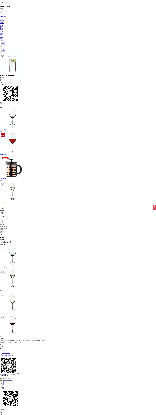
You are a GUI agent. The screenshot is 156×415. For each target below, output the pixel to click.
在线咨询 (1, 348)
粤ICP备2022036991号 (3, 374)
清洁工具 (1, 33)
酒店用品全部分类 (3, 16)
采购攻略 (8, 355)
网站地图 (8, 374)
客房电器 (1, 34)
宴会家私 (1, 28)
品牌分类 (3, 42)
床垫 (1, 38)
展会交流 (6, 355)
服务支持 (3, 43)
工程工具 (1, 39)
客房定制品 (2, 35)
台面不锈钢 (2, 20)
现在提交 (1, 344)
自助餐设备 (2, 23)
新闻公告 (3, 355)
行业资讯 (11, 355)
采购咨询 (3, 83)
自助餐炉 (1, 22)
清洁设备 (1, 31)
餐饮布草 (1, 29)
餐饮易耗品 (2, 26)
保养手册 (8, 353)
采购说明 (6, 353)
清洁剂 (1, 32)
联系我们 (3, 44)
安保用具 (1, 40)
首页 (2, 41)
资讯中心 (1, 354)
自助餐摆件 (2, 21)
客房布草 (1, 37)
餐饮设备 (1, 25)
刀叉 (1, 19)
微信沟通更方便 (4, 84)
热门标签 (10, 374)
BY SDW (13, 374)
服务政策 (3, 353)
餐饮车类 (1, 27)
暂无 (10, 242)
